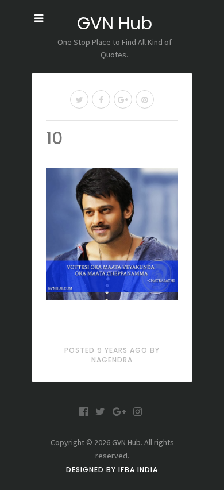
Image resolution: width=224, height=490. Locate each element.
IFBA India (138, 469)
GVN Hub (114, 23)
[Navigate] (38, 18)
